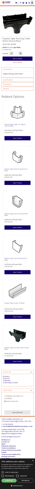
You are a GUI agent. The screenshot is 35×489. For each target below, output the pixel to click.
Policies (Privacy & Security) (11, 450)
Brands (3, 452)
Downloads (7, 84)
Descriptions (7, 69)
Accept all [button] (9, 480)
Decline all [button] (25, 480)
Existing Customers (8, 456)
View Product (17, 138)
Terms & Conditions (8, 448)
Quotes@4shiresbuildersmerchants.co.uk (17, 426)
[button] (17, 486)
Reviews (6, 89)
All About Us (5, 440)
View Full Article (17, 412)
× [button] (33, 460)
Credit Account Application (11, 454)
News (3, 444)
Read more (25, 468)
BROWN (7, 380)
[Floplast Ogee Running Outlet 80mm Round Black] (17, 23)
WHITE (7, 378)
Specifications (8, 80)
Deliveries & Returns (8, 446)
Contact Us (5, 442)
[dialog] (17, 473)
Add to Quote (17, 62)
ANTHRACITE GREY (11, 383)
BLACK (7, 376)
